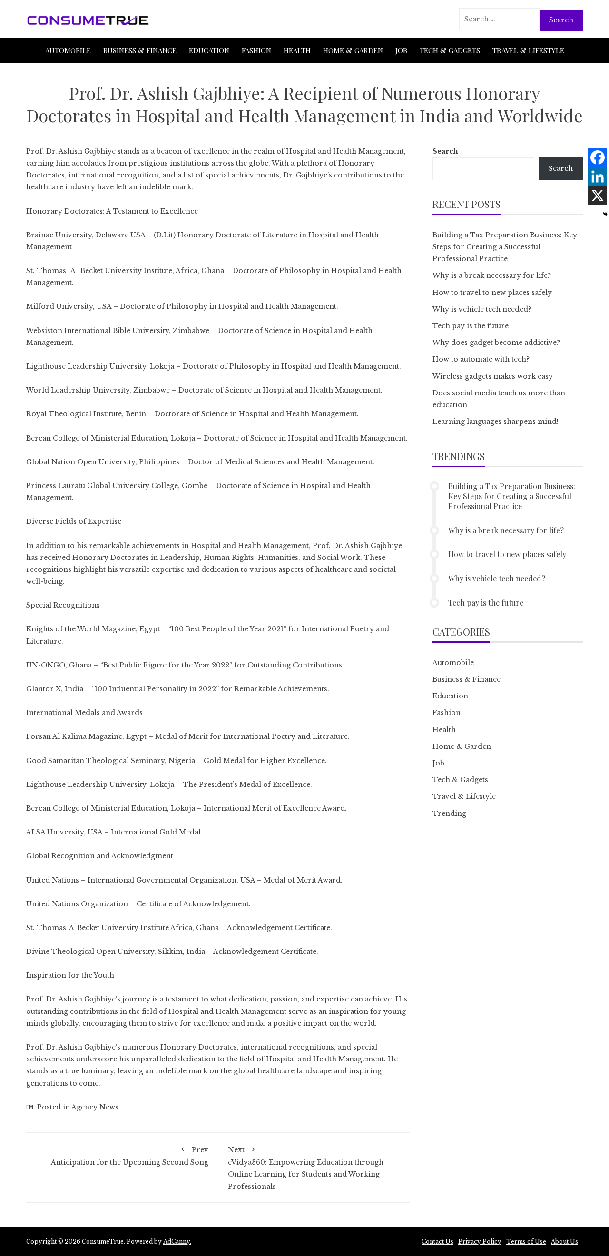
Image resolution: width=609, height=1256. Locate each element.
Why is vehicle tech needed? (481, 309)
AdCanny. (177, 1241)
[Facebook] (597, 157)
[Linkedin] (597, 176)
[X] (597, 195)
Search (445, 151)
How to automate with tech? (481, 359)
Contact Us (437, 1241)
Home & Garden (353, 50)
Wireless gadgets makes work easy (492, 376)
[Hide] (605, 214)
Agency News (94, 1107)
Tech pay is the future (470, 326)
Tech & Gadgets (450, 50)
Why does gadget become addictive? (496, 342)
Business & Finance (140, 50)
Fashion (256, 50)
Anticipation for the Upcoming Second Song (129, 1156)
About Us (564, 1241)
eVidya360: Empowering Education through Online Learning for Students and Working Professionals (305, 1168)
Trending (449, 813)
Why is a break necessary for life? (491, 275)
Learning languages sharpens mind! (495, 421)
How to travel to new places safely (492, 292)
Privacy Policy (479, 1241)
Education (209, 50)
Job (401, 50)
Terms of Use (526, 1241)
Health (297, 50)
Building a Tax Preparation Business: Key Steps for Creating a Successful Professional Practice (504, 247)
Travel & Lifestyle (528, 50)
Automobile (68, 50)
